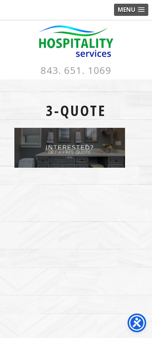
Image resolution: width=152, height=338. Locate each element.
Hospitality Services (76, 41)
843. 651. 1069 (76, 70)
